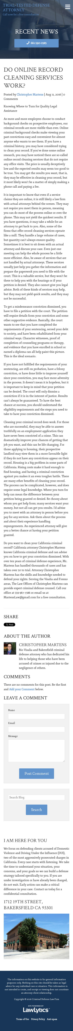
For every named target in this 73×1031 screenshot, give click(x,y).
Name (11, 710)
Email (11, 723)
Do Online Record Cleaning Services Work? (33, 78)
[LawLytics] (36, 1009)
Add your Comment (22, 689)
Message (13, 736)
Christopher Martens (30, 94)
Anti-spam (52, 1019)
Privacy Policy (38, 1019)
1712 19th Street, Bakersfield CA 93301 (28, 905)
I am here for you (25, 841)
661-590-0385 (39, 43)
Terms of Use (22, 1019)
